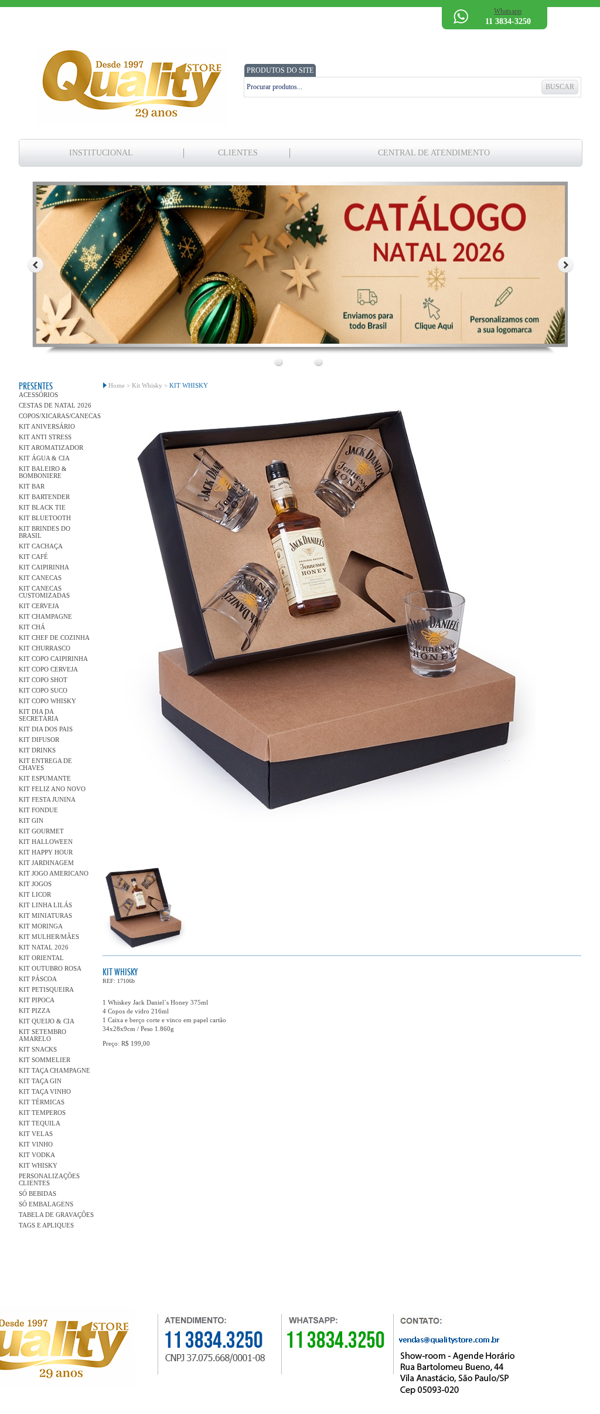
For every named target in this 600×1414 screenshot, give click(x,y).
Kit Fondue (38, 809)
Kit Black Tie (42, 507)
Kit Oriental (41, 957)
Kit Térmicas (41, 1102)
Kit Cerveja (39, 605)
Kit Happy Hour (46, 852)
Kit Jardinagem (46, 862)
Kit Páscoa (38, 978)
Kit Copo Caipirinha (53, 658)
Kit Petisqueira (46, 989)
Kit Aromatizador (51, 447)
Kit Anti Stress (45, 436)
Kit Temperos (42, 1112)
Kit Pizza (34, 1010)
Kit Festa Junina (47, 799)
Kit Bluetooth (45, 517)
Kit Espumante (45, 778)
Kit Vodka (37, 1154)
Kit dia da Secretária (39, 715)
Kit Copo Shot (43, 679)
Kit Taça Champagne (54, 1070)
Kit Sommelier (44, 1059)
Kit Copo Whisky (47, 700)
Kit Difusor (39, 739)
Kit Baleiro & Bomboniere (43, 472)
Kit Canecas (40, 577)
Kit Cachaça (41, 546)
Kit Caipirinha (44, 567)
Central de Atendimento (434, 152)
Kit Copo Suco (43, 690)
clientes (238, 152)
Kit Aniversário (47, 426)
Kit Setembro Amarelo (42, 1035)
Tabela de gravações (56, 1214)
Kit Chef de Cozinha (54, 637)
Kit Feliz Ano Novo (52, 788)
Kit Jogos (35, 883)
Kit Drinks (37, 750)
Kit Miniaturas (45, 915)
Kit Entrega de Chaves (45, 764)
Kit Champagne (45, 616)
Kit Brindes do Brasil (44, 532)
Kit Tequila (39, 1123)
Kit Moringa (41, 926)
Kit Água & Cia (44, 458)
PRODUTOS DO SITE (280, 70)
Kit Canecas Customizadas (44, 592)
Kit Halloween (46, 841)
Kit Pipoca (36, 999)
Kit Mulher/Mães (49, 936)
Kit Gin (31, 820)
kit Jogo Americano (53, 873)
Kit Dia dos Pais (46, 729)
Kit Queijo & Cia (46, 1021)
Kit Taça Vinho (45, 1091)
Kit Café (33, 556)
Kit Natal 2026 (44, 947)
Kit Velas (36, 1133)
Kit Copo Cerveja (48, 669)
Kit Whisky (38, 1165)
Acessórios (38, 394)
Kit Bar (32, 486)
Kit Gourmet (41, 831)
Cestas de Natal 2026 (55, 405)
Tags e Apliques (46, 1225)
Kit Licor (35, 894)
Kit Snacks (38, 1049)
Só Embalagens (46, 1204)
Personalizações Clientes (49, 1179)
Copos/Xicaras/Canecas (56, 415)
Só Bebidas (37, 1193)
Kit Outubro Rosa (50, 968)
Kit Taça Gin (40, 1080)
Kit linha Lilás (45, 904)
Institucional (101, 152)
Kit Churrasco (44, 648)
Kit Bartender (44, 496)
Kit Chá (32, 626)
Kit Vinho (36, 1144)
